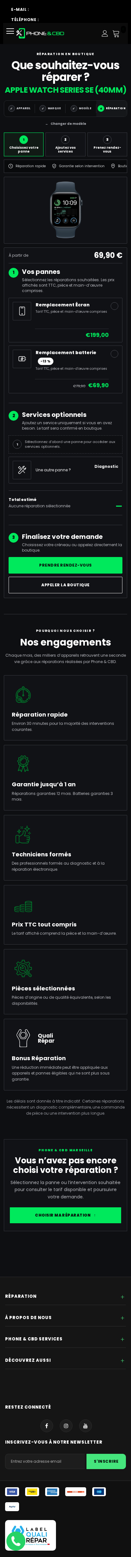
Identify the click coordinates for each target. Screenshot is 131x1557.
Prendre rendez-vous (65, 565)
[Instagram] (66, 1425)
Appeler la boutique (65, 585)
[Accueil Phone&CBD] (40, 33)
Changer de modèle (65, 123)
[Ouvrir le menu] (12, 33)
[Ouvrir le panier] (116, 33)
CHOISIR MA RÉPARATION (65, 1215)
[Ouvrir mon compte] (105, 33)
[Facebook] (46, 1425)
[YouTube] (85, 1425)
